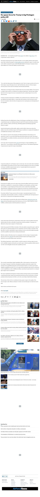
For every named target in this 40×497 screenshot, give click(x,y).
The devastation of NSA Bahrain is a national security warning (13, 434)
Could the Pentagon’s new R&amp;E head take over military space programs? (21, 174)
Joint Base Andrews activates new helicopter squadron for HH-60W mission (16, 431)
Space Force (32, 55)
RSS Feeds (13, 483)
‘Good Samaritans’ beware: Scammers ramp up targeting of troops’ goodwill (12, 320)
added (10, 236)
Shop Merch (13, 485)
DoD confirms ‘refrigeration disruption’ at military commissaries (13, 428)
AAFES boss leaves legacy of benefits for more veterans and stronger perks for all (13, 303)
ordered (17, 142)
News (18, 1)
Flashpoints (28, 1)
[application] (20, 360)
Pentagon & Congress (34, 1)
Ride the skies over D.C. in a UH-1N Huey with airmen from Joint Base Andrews (15, 372)
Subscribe (13, 481)
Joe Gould (4, 19)
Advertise (22, 481)
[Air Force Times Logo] (12, 1)
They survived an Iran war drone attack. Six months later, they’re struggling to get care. (18, 437)
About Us (31, 482)
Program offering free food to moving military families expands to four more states (14, 328)
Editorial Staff (23, 485)
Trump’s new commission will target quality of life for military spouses (13, 311)
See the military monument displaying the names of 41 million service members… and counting (22, 379)
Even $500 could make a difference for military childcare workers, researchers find (12, 336)
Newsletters (13, 482)
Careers (31, 481)
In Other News (4, 301)
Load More (20, 343)
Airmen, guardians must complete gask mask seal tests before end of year (15, 426)
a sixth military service (19, 62)
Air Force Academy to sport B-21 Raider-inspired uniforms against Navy (18, 374)
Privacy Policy (4, 481)
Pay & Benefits (22, 1)
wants (21, 55)
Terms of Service (5, 482)
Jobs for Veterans (33, 483)
